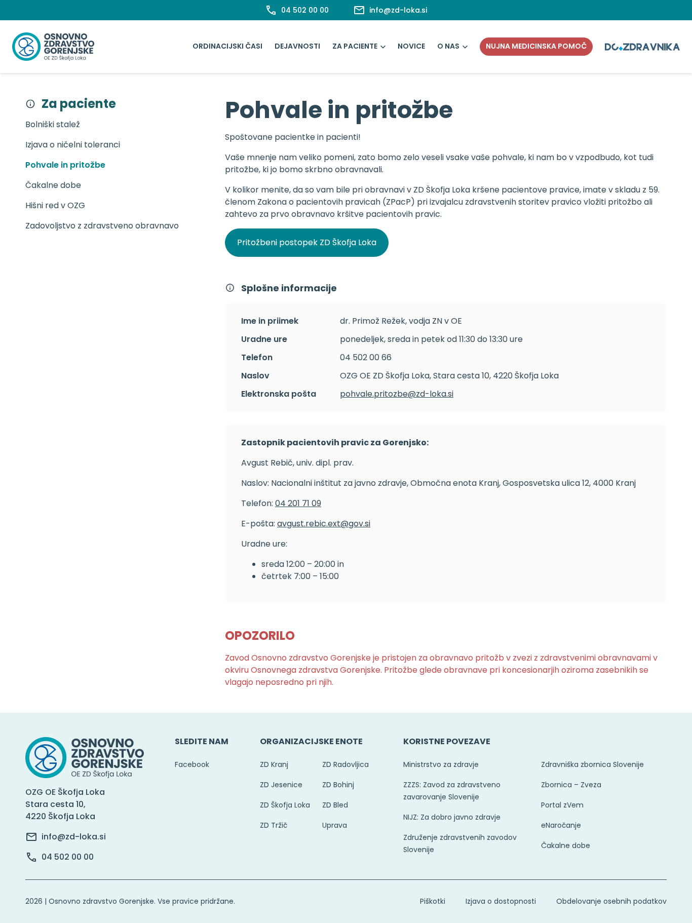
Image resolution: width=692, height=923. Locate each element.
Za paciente (354, 46)
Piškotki (432, 901)
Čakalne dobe (565, 845)
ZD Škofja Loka (285, 805)
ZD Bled (335, 805)
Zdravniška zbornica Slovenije (592, 764)
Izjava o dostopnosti (501, 901)
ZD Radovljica (345, 764)
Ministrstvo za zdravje (441, 764)
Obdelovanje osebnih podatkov (611, 901)
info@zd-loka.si (74, 836)
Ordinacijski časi (227, 46)
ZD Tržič (273, 825)
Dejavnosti (297, 46)
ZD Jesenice (281, 785)
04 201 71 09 (298, 503)
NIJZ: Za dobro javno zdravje (452, 817)
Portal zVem (562, 805)
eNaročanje (561, 825)
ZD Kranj (274, 764)
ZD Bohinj (338, 785)
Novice (411, 46)
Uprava (334, 825)
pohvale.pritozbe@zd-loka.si (396, 394)
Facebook (192, 764)
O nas (448, 46)
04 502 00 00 (68, 857)
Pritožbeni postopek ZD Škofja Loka (306, 242)
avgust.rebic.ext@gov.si (323, 523)
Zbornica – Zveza (571, 785)
